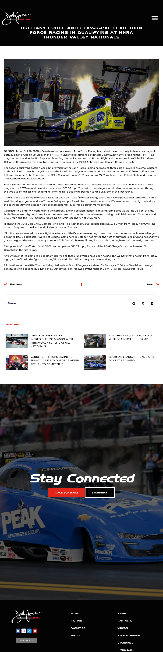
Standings (126, 643)
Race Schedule (129, 635)
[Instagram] (23, 631)
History (76, 621)
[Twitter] (29, 631)
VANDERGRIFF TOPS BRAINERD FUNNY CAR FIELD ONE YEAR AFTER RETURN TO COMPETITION (55, 360)
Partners (125, 621)
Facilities (78, 628)
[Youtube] (35, 631)
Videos (123, 628)
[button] (154, 18)
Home (75, 613)
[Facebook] (18, 631)
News (122, 613)
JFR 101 (75, 635)
